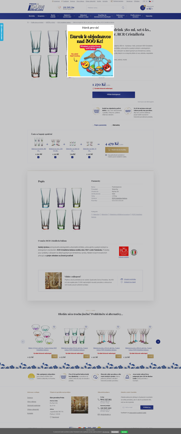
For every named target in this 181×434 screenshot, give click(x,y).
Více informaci (105, 432)
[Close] (112, 27)
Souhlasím (124, 432)
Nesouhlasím (115, 432)
